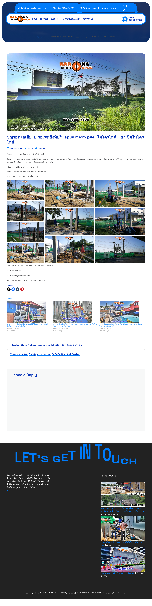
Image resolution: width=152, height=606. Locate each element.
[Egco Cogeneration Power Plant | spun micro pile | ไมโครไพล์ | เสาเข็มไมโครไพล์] (122, 312)
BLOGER (54, 19)
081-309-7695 (135, 20)
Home (39, 37)
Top (8, 490)
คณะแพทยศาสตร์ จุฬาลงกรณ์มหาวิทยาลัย (118, 573)
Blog (46, 37)
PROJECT (44, 19)
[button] (25, 190)
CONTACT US (88, 19)
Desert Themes (119, 593)
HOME (34, 19)
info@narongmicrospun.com (33, 8)
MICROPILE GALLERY (71, 19)
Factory (42, 148)
